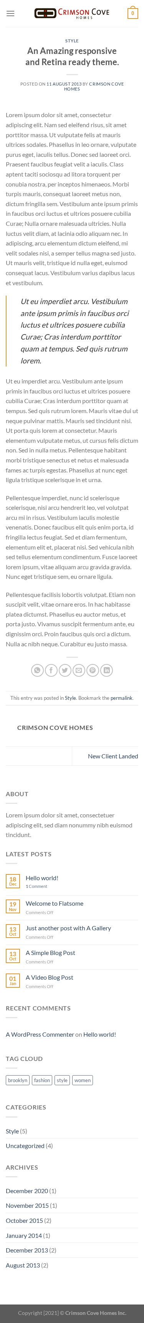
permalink (121, 698)
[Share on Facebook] (51, 670)
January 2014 (24, 1235)
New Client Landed (113, 756)
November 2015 (27, 1205)
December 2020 (27, 1190)
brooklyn (17, 1080)
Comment (36, 886)
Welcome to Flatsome (54, 903)
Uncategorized (25, 1145)
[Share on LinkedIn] (106, 670)
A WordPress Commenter (40, 1034)
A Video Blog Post (49, 977)
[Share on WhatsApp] (37, 670)
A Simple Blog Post (50, 952)
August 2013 (23, 1265)
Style (72, 40)
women (82, 1080)
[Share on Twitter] (65, 670)
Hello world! (42, 877)
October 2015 (24, 1220)
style (62, 1080)
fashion (42, 1080)
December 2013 (27, 1250)
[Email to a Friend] (79, 670)
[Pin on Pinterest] (92, 670)
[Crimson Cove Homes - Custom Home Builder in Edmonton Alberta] (72, 13)
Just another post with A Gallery (68, 927)
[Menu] (10, 13)
